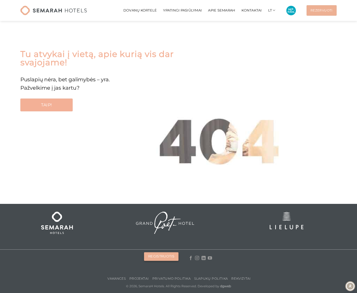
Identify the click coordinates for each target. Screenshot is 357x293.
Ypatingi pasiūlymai (182, 10)
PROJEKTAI (139, 278)
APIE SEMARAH (221, 10)
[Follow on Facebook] (190, 258)
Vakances (116, 278)
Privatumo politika (171, 278)
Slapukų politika (211, 278)
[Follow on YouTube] (210, 258)
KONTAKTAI (251, 10)
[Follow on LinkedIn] (203, 258)
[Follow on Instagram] (197, 258)
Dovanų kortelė (140, 10)
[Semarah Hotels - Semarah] (53, 10)
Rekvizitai (241, 278)
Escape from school (291, 10)
